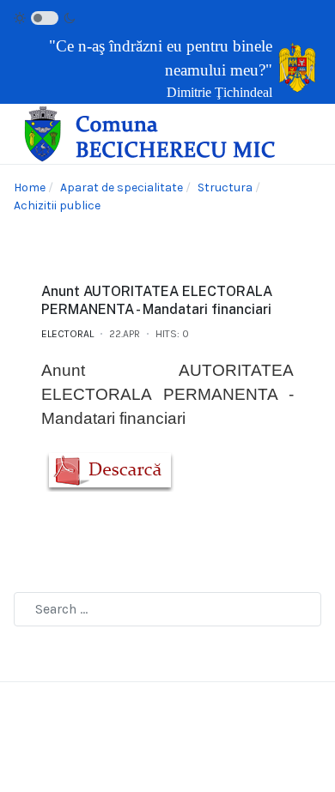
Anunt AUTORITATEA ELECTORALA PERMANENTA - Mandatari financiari (156, 300)
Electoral (67, 334)
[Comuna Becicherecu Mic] (148, 132)
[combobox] (167, 609)
